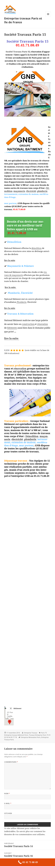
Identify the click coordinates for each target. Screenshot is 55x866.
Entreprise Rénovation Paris (30, 737)
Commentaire (11, 762)
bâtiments (12, 327)
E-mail (7, 803)
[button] (9, 722)
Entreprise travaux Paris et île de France (23, 20)
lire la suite (9, 260)
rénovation (42, 324)
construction (28, 324)
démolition (36, 248)
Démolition (31, 436)
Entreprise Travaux (30, 733)
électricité (31, 191)
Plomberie (21, 302)
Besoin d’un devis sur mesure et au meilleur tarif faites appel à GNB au (25, 227)
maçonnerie (19, 191)
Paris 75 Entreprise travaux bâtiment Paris (25, 734)
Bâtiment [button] (17, 708)
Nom (7, 793)
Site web (8, 813)
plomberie (42, 191)
